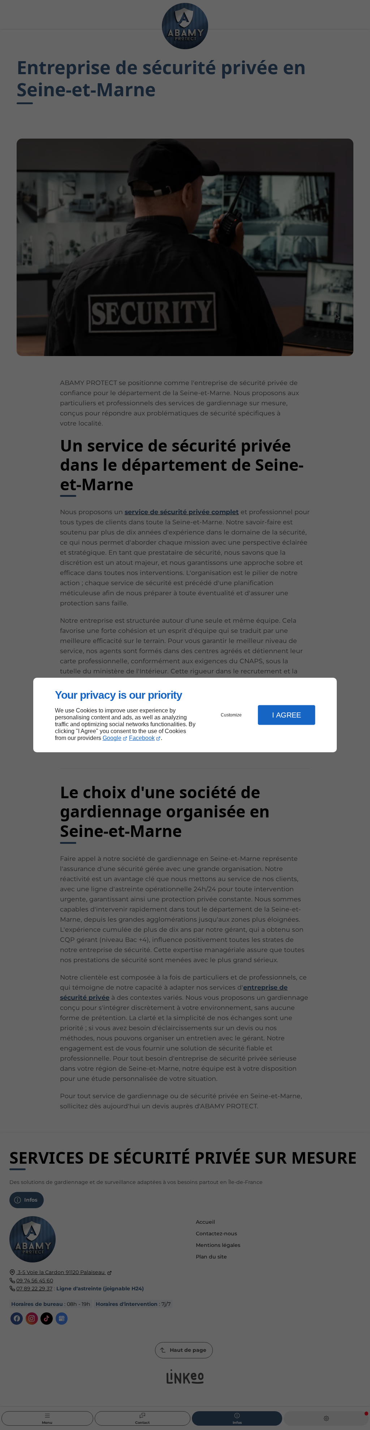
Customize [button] (231, 715)
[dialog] (185, 715)
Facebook (142, 738)
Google (112, 738)
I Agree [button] (286, 715)
